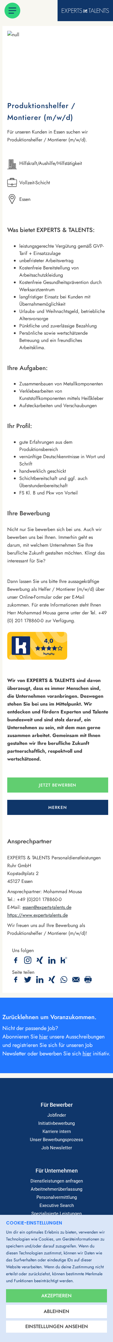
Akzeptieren (56, 1295)
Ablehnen (56, 1311)
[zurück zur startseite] (85, 10)
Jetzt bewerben (57, 785)
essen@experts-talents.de (47, 907)
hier (43, 1037)
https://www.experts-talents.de (37, 915)
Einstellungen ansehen (56, 1326)
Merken (57, 807)
